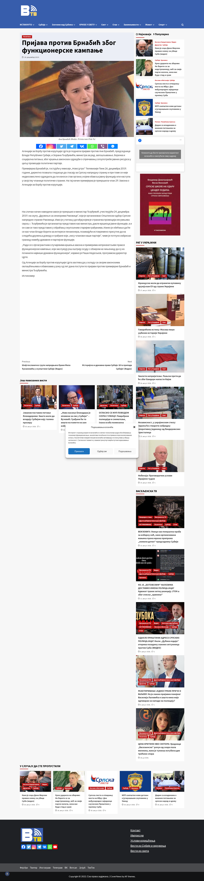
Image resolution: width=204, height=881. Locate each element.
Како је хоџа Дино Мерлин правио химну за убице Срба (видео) (167, 51)
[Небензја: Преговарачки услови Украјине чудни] (160, 456)
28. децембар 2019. (31, 57)
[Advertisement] (77, 198)
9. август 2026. (145, 652)
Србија (42, 24)
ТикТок (91, 867)
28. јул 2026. (144, 758)
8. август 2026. (145, 705)
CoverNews (115, 876)
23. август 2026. (145, 546)
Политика (27, 37)
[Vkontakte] (82, 146)
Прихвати (79, 451)
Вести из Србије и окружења (148, 845)
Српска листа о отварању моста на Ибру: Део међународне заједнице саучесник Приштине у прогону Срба (167, 89)
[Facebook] (41, 146)
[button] (134, 427)
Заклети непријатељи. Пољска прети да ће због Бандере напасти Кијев (159, 378)
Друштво (103, 405)
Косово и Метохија (162, 80)
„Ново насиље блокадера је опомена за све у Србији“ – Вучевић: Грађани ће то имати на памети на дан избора (75, 419)
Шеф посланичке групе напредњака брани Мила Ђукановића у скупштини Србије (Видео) (46, 365)
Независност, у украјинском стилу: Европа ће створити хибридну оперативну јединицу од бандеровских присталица (159, 427)
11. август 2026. (145, 599)
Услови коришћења (142, 840)
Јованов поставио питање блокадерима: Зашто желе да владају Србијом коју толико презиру (39, 417)
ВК (66, 867)
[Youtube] (55, 847)
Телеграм (57, 867)
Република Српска (168, 122)
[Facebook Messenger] (113, 146)
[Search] (182, 24)
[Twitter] (61, 146)
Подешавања (125, 451)
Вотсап (73, 867)
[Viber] (102, 146)
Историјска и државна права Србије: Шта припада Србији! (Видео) (107, 365)
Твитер (33, 867)
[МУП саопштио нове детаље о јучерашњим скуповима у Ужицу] (144, 107)
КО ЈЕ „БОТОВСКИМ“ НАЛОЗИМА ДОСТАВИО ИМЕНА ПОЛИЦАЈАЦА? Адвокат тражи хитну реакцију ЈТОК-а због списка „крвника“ (158, 589)
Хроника (164, 60)
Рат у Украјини (153, 276)
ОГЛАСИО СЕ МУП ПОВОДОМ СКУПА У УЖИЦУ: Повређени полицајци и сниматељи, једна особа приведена (114, 417)
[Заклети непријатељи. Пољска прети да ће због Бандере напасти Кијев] (160, 356)
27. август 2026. (145, 290)
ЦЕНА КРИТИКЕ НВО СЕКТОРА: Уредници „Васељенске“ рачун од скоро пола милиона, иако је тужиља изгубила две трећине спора (159, 749)
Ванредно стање (145, 517)
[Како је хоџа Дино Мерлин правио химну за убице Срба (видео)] (144, 47)
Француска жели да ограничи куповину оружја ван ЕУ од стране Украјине (159, 285)
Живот (148, 24)
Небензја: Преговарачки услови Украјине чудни (155, 477)
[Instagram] (51, 146)
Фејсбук (24, 867)
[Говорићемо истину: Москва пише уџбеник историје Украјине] (160, 310)
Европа (142, 276)
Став (115, 24)
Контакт (135, 830)
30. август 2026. (30, 426)
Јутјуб (82, 867)
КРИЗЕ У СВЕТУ (87, 24)
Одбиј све (102, 451)
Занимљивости (131, 24)
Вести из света (139, 850)
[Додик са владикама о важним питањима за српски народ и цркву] (144, 126)
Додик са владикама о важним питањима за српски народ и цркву (165, 128)
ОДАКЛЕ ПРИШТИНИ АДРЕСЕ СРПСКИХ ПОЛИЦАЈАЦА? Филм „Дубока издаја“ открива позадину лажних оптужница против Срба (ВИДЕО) (158, 642)
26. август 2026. (145, 337)
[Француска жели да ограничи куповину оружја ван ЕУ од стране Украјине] (160, 263)
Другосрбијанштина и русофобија (152, 521)
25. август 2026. (145, 436)
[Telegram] (72, 146)
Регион (157, 122)
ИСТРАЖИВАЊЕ (145, 524)
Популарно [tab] (161, 34)
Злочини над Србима (62, 24)
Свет (103, 24)
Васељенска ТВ (160, 517)
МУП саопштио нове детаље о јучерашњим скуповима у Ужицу (168, 109)
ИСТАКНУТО (26, 24)
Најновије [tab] (144, 34)
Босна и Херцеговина (163, 42)
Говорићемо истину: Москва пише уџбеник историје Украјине (156, 331)
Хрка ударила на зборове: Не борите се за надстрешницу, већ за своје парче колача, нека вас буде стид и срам (168, 69)
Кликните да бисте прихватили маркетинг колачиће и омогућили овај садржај (160, 154)
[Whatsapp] (92, 146)
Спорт (162, 24)
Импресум (137, 835)
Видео (174, 42)
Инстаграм (45, 867)
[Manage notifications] (7, 874)
